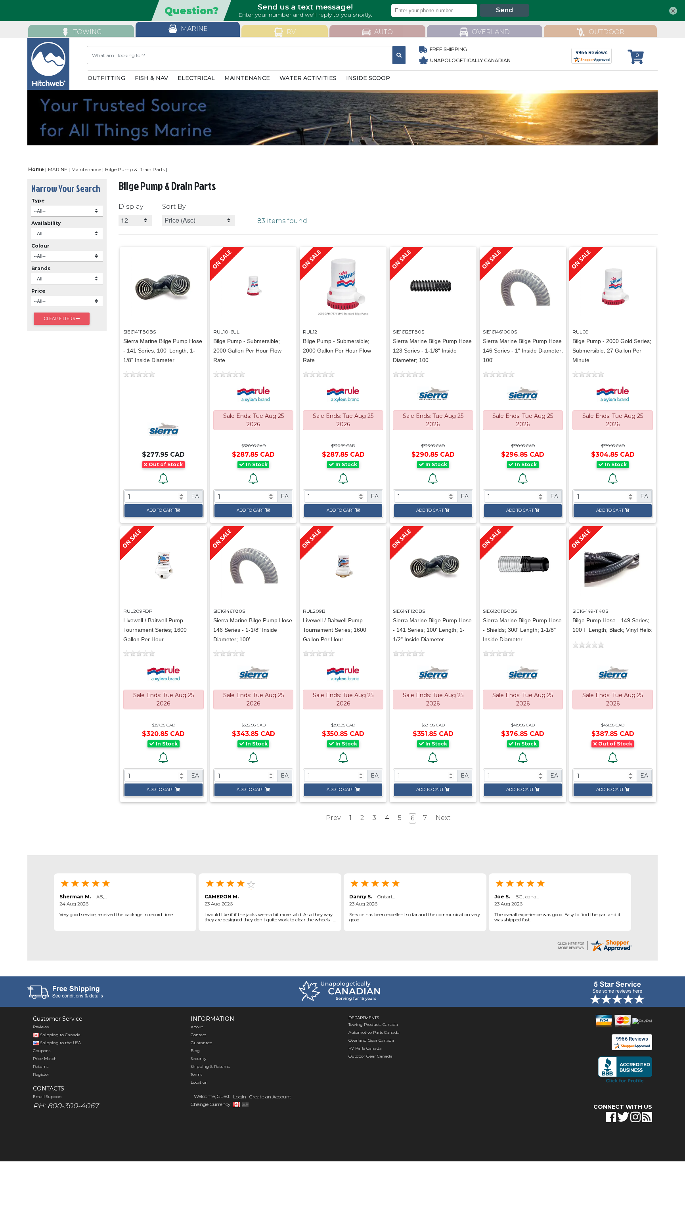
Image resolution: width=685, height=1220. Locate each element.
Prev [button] (333, 818)
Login (239, 1097)
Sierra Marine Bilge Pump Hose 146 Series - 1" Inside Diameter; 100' (523, 350)
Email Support (47, 1096)
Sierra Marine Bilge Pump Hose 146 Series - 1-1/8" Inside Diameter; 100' (252, 629)
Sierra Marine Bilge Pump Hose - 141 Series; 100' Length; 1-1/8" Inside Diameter (162, 350)
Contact (198, 1034)
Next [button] (443, 818)
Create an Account (270, 1097)
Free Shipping (448, 49)
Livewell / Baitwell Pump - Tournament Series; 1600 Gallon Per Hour (155, 629)
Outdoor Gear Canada (370, 1056)
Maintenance (86, 169)
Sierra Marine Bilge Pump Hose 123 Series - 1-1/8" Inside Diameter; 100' (432, 350)
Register (41, 1074)
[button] (579, 1141)
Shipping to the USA (60, 1042)
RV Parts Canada (365, 1048)
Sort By (174, 206)
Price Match (45, 1058)
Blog (195, 1050)
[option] (342, 117)
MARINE (57, 169)
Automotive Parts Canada (374, 1032)
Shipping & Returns (210, 1066)
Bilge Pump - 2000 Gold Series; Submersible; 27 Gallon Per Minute (611, 350)
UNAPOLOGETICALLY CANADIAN (470, 60)
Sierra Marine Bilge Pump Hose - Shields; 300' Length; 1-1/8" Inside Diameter (522, 629)
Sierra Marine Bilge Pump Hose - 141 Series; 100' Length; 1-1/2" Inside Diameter (432, 629)
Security (198, 1058)
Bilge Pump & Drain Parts (135, 169)
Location (199, 1082)
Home (36, 169)
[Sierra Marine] (163, 429)
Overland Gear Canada (371, 1040)
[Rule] (253, 394)
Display (131, 206)
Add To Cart (160, 510)
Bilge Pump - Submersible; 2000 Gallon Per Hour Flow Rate (247, 350)
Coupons (41, 1050)
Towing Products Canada (373, 1024)
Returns (40, 1066)
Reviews (41, 1026)
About (197, 1026)
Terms (196, 1074)
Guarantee (201, 1042)
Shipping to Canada (60, 1034)
